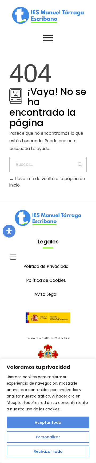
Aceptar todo (48, 422)
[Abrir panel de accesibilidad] (9, 231)
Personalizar (48, 437)
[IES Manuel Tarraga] (48, 15)
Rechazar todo (48, 451)
